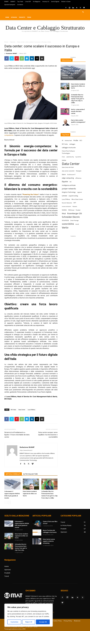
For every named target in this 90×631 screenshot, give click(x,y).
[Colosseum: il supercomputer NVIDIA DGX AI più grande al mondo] (12, 484)
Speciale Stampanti (9, 4)
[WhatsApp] (22, 58)
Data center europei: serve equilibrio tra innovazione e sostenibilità (48, 434)
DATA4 (64, 160)
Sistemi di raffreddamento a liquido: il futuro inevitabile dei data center (16, 434)
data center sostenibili (68, 171)
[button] (83, 12)
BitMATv (13, 1)
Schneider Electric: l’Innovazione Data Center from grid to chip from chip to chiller (77, 98)
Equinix (65, 181)
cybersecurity (70, 157)
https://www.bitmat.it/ (26, 450)
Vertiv (65, 227)
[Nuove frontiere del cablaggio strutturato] (36, 532)
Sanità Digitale (55, 1)
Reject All (28, 622)
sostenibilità (68, 224)
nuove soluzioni (66, 206)
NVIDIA (64, 210)
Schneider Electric (71, 217)
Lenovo (64, 196)
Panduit (78, 210)
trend (77, 224)
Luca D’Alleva (31, 409)
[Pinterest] (16, 58)
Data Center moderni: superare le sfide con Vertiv (30, 494)
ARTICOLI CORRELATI (13, 474)
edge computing (68, 178)
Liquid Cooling (73, 196)
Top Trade (20, 1)
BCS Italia (13, 409)
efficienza (78, 178)
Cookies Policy (57, 621)
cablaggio (72, 144)
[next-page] (9, 502)
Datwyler (78, 171)
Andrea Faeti (68, 140)
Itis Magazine (36, 1)
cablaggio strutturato (69, 148)
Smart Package (74, 220)
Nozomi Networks (67, 203)
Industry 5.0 (45, 1)
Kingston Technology (69, 192)
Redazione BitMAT (11, 53)
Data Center (21, 409)
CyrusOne (78, 157)
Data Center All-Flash (68, 167)
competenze (8, 135)
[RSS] (76, 7)
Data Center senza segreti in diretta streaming (49, 541)
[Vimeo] (84, 7)
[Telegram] (27, 58)
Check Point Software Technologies (68, 152)
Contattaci (20, 4)
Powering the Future (30, 194)
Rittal (64, 213)
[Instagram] (69, 7)
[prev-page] (5, 502)
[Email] (37, 58)
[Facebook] (66, 7)
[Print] (42, 58)
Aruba (75, 140)
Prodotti (22, 17)
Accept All (43, 622)
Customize (14, 622)
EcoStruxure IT (71, 174)
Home (7, 17)
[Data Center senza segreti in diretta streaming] (36, 541)
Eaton (64, 174)
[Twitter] (80, 7)
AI (62, 140)
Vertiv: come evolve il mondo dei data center (78, 111)
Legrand (79, 192)
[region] (28, 615)
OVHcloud (71, 210)
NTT (75, 203)
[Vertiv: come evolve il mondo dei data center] (65, 111)
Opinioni (14, 17)
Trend (29, 17)
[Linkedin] (73, 7)
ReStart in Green (66, 1)
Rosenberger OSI (74, 213)
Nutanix (75, 206)
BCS (81, 140)
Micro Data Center (77, 199)
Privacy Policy (68, 621)
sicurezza (65, 220)
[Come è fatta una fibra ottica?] (36, 524)
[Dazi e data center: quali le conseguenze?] (65, 122)
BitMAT (6, 1)
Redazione (77, 621)
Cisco (63, 157)
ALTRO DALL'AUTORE (30, 474)
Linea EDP (28, 1)
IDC (71, 182)
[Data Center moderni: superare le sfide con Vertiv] (31, 484)
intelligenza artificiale (69, 185)
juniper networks (69, 189)
